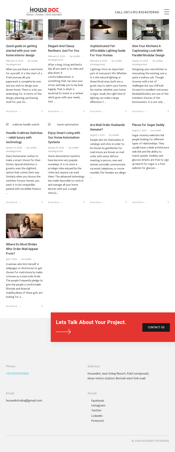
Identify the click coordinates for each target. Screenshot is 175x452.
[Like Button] (37, 306)
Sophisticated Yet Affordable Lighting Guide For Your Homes (107, 51)
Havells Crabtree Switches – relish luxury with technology (24, 138)
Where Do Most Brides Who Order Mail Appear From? (22, 249)
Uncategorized (13, 64)
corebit (34, 61)
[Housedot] (48, 11)
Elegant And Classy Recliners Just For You (63, 48)
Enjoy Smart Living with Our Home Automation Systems (64, 138)
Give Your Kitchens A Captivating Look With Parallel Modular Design (148, 51)
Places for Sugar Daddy (148, 125)
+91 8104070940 (17, 373)
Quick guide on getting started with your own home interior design (21, 51)
